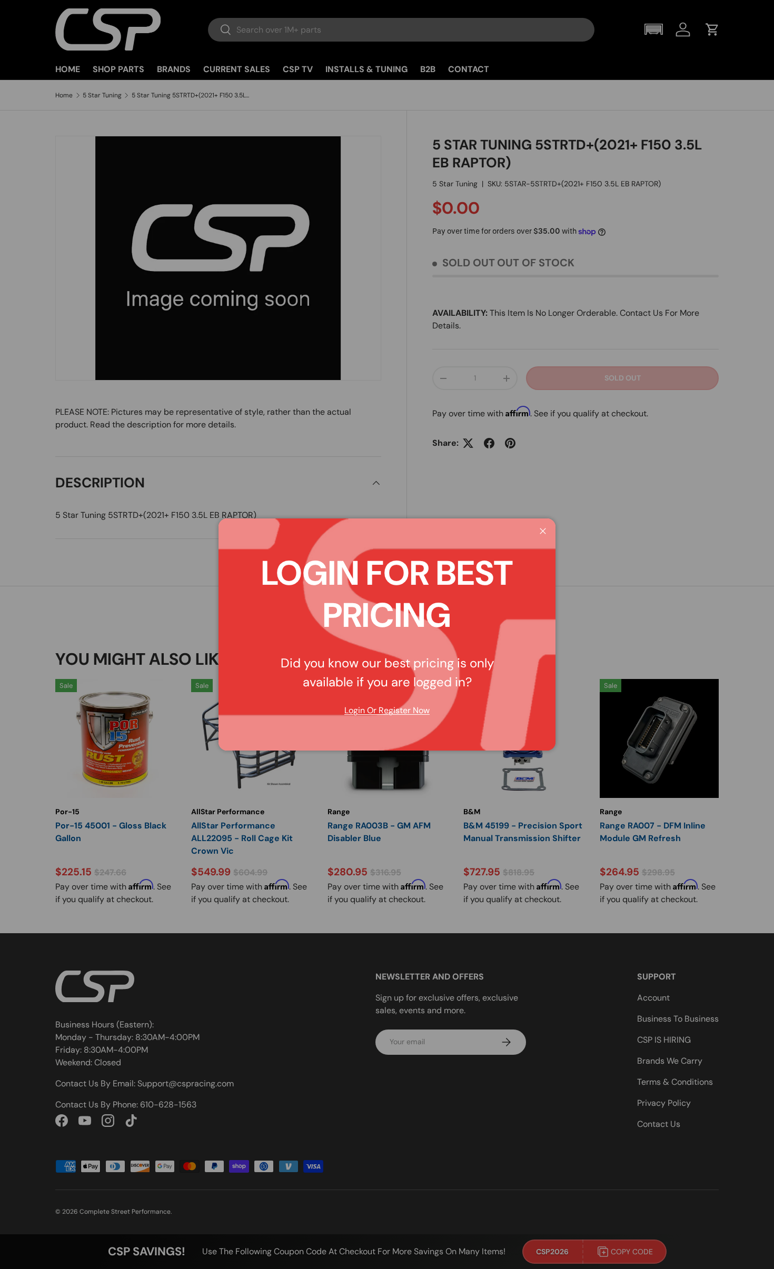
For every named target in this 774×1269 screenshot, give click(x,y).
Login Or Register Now (387, 710)
